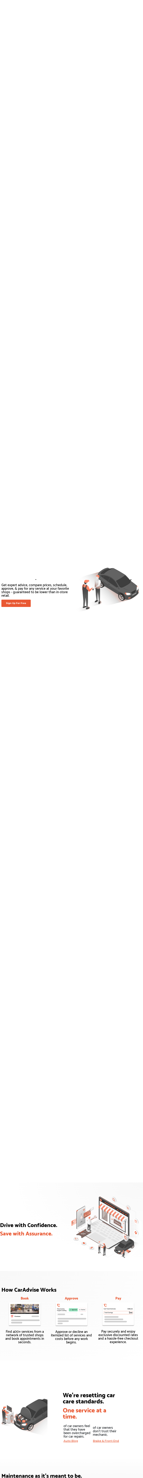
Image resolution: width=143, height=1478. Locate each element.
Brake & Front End (106, 1441)
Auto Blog (71, 1441)
